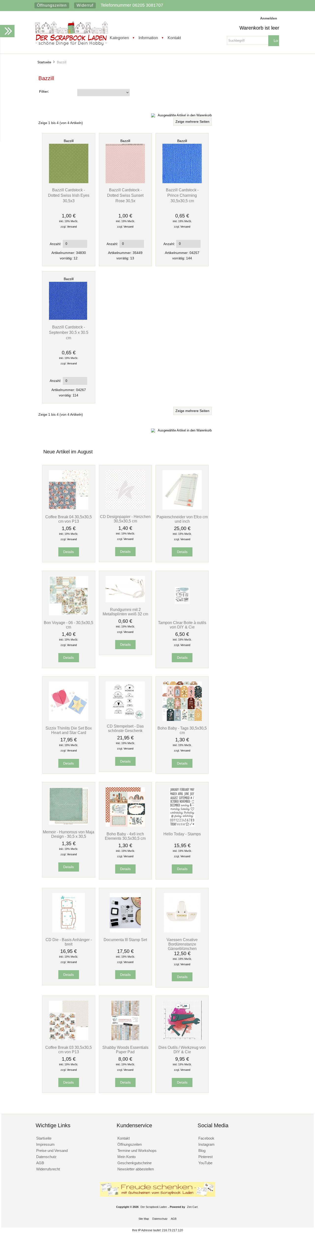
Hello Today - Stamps (182, 834)
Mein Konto (126, 1157)
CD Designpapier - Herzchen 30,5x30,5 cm (125, 518)
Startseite (44, 62)
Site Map (144, 1218)
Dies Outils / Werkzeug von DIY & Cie (182, 1049)
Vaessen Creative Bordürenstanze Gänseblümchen (182, 944)
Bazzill (69, 141)
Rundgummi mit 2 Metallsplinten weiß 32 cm (125, 611)
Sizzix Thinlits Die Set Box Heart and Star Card (69, 730)
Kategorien (119, 38)
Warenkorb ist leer (259, 28)
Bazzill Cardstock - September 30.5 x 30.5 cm (68, 332)
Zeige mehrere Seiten (192, 122)
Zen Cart (192, 1206)
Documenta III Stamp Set (125, 939)
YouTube (205, 1163)
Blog (201, 1150)
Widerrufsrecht (48, 1169)
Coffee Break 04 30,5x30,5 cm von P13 (68, 519)
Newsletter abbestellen (135, 1169)
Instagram (206, 1144)
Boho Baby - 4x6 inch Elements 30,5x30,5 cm (125, 836)
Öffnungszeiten (52, 5)
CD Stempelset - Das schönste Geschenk (125, 728)
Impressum (45, 1144)
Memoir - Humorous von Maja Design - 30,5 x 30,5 (68, 834)
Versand (72, 226)
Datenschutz (46, 1157)
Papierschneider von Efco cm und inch (182, 519)
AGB (40, 1163)
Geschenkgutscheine (134, 1163)
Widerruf (85, 5)
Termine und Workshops (137, 1150)
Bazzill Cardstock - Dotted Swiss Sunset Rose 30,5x (125, 195)
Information (148, 38)
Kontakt (174, 38)
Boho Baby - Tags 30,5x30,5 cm (182, 730)
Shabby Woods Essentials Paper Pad (125, 1049)
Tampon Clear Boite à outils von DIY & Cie (182, 624)
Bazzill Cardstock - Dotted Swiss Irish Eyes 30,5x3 (68, 195)
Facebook (206, 1138)
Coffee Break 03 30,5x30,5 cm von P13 (68, 1049)
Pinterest (205, 1157)
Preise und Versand (52, 1150)
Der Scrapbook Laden (154, 1206)
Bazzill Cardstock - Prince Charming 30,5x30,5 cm (182, 195)
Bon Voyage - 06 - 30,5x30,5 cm (68, 624)
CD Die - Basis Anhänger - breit (69, 941)
